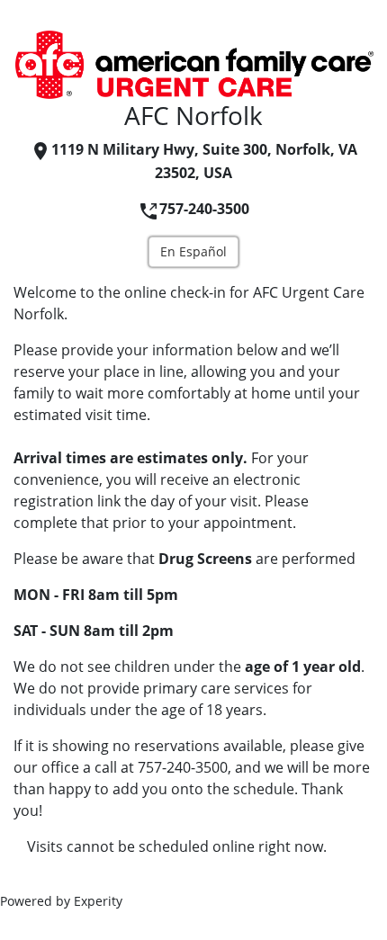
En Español (193, 251)
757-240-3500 (204, 209)
